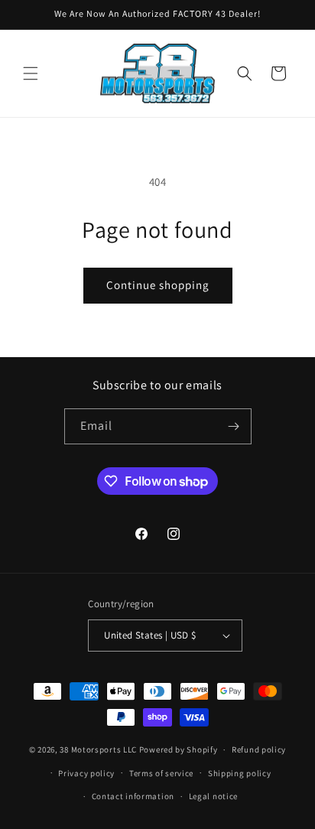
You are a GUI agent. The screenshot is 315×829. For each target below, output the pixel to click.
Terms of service (161, 773)
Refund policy (259, 749)
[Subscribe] (234, 426)
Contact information (133, 796)
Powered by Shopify (178, 749)
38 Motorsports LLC (98, 749)
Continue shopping (157, 285)
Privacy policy (86, 773)
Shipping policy (239, 773)
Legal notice (213, 796)
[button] (30, 73)
